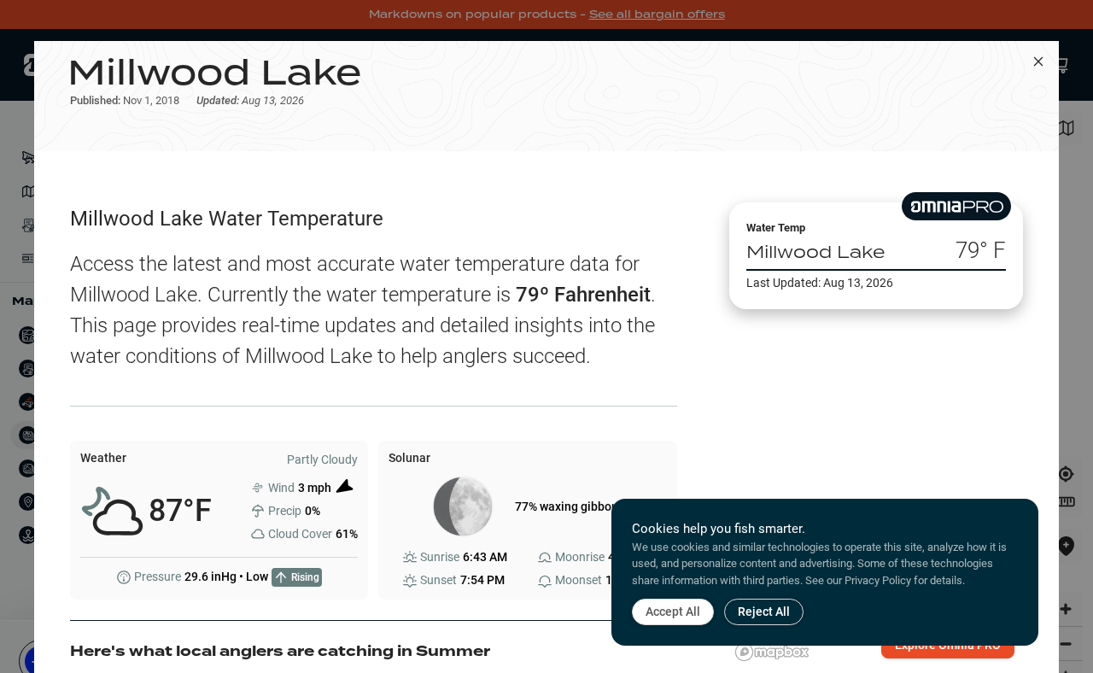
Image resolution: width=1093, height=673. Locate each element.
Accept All (673, 611)
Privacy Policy (878, 580)
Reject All (764, 611)
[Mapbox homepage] (772, 652)
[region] (876, 481)
